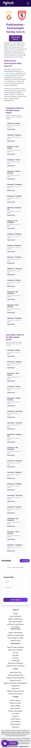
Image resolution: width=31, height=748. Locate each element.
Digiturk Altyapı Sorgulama (15, 647)
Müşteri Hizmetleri (15, 703)
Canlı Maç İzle (15, 660)
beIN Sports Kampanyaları (15, 635)
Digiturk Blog (15, 686)
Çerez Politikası (15, 722)
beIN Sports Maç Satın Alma (15, 691)
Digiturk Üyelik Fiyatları (15, 619)
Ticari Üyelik (15, 714)
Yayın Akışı (15, 655)
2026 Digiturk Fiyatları (15, 621)
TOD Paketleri (15, 627)
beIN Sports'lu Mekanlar (15, 663)
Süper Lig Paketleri (15, 616)
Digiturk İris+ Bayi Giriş (15, 650)
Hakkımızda (15, 727)
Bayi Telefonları (15, 708)
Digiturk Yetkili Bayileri (15, 711)
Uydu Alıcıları (15, 688)
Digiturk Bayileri (15, 706)
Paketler (15, 614)
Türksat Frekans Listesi (15, 694)
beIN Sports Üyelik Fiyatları (15, 624)
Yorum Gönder (15, 600)
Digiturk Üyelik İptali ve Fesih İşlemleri (15, 683)
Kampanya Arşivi (15, 640)
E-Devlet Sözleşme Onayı (15, 675)
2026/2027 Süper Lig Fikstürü (15, 666)
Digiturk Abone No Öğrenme (16, 678)
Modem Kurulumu (15, 680)
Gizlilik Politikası (15, 719)
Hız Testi (15, 652)
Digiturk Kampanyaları (16, 632)
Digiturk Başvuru (15, 700)
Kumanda (15, 658)
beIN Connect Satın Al (15, 38)
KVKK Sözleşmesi (15, 724)
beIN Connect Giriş (15, 672)
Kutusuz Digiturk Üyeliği (15, 638)
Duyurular (15, 716)
